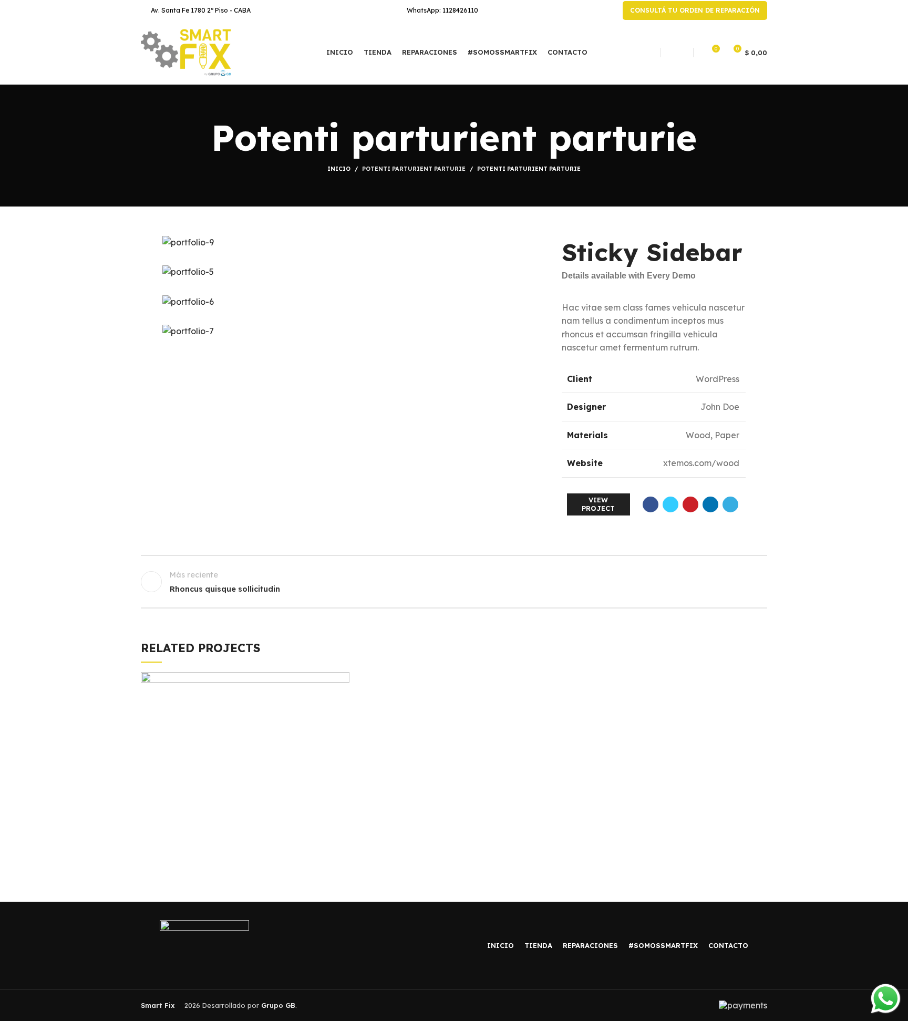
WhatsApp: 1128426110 (442, 10)
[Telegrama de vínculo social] (730, 504)
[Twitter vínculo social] (670, 504)
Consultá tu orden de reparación (695, 10)
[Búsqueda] (676, 52)
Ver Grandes (341, 680)
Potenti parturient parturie (414, 168)
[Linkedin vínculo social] (710, 504)
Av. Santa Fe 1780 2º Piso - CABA (201, 10)
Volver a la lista (454, 581)
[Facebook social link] (650, 504)
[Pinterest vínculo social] (690, 504)
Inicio (338, 168)
